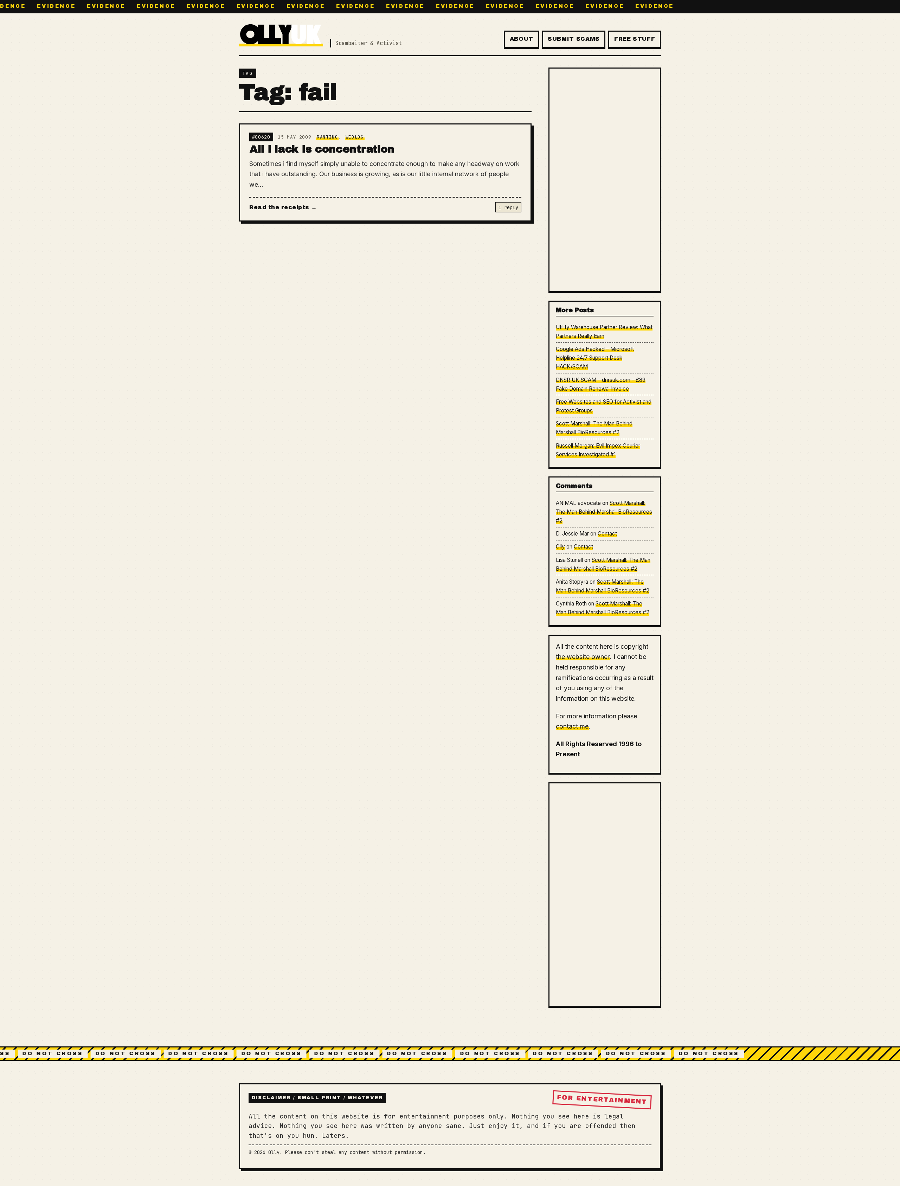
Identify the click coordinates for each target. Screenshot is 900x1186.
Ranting (327, 137)
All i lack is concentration (322, 149)
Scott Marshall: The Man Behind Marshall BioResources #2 (604, 512)
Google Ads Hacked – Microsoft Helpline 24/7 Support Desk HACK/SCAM (595, 358)
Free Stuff (634, 39)
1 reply (508, 207)
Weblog (355, 137)
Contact (607, 533)
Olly (560, 546)
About (521, 39)
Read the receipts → (283, 207)
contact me (572, 726)
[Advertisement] (605, 179)
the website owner (583, 656)
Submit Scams (574, 39)
